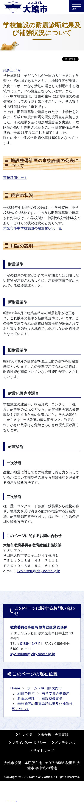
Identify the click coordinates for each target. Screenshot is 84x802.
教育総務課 (26, 698)
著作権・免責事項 (54, 734)
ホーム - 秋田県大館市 (44, 688)
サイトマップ (43, 750)
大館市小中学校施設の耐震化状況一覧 (32, 228)
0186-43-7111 (31, 643)
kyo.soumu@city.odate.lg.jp (32, 654)
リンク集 (26, 734)
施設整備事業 (52, 698)
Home (15, 688)
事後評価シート (15, 178)
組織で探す (26, 693)
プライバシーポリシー (29, 742)
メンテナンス (65, 742)
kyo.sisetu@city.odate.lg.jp (38, 571)
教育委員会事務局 (55, 693)
